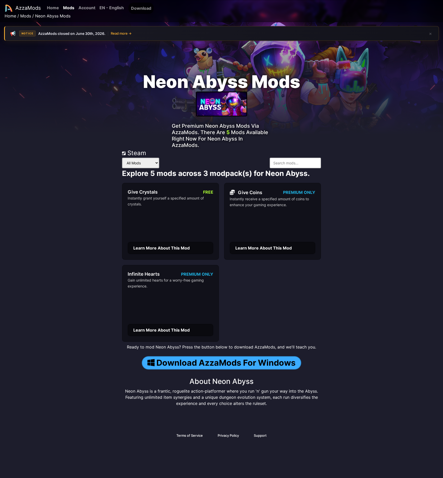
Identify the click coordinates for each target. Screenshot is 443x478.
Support (260, 435)
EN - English (111, 7)
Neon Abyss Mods (53, 15)
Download (141, 8)
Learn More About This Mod (161, 248)
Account (86, 7)
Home (53, 7)
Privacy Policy (228, 435)
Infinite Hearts (144, 274)
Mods (68, 7)
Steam (136, 153)
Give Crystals (143, 192)
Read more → (121, 33)
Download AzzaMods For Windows (226, 363)
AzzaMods (28, 8)
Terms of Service (189, 435)
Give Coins (250, 192)
